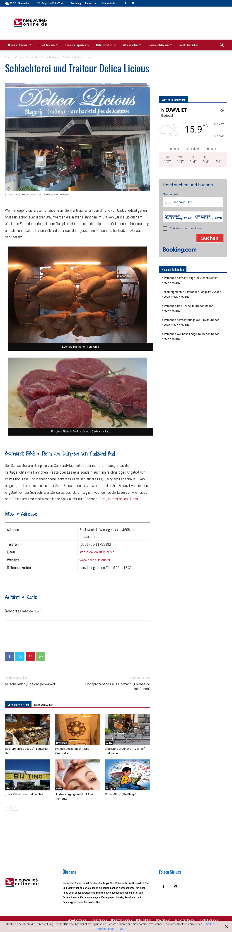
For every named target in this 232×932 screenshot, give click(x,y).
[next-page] (15, 808)
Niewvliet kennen (17, 45)
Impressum (91, 3)
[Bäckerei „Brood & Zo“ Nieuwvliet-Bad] (27, 729)
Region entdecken (158, 45)
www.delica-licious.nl (95, 559)
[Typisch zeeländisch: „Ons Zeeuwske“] (77, 729)
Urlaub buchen (46, 45)
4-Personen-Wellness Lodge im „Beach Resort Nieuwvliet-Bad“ (191, 336)
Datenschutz (108, 3)
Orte (18, 57)
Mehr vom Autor (43, 704)
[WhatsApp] (40, 656)
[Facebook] (125, 3)
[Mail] (133, 3)
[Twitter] (19, 656)
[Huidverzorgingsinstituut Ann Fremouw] (77, 774)
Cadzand (31, 57)
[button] (221, 45)
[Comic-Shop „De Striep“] (127, 774)
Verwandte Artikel (18, 704)
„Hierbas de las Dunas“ (122, 498)
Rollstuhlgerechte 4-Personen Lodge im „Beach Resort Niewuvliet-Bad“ (191, 294)
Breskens (61, 743)
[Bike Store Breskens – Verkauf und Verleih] (127, 729)
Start (8, 57)
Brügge (110, 788)
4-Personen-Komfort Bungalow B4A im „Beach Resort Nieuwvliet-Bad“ (190, 322)
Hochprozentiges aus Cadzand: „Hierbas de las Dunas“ (117, 686)
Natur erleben (104, 45)
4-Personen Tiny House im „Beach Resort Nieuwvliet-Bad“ (187, 308)
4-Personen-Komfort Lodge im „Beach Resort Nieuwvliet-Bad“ (190, 280)
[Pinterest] (30, 656)
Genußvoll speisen (75, 45)
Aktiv (109, 743)
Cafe (8, 743)
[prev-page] (8, 808)
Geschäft (11, 788)
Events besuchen (188, 45)
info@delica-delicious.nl (97, 552)
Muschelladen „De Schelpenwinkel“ (30, 684)
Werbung (76, 3)
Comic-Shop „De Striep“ (120, 794)
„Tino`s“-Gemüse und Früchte (24, 794)
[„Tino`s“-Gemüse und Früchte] (27, 774)
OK (122, 928)
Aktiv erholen (130, 45)
